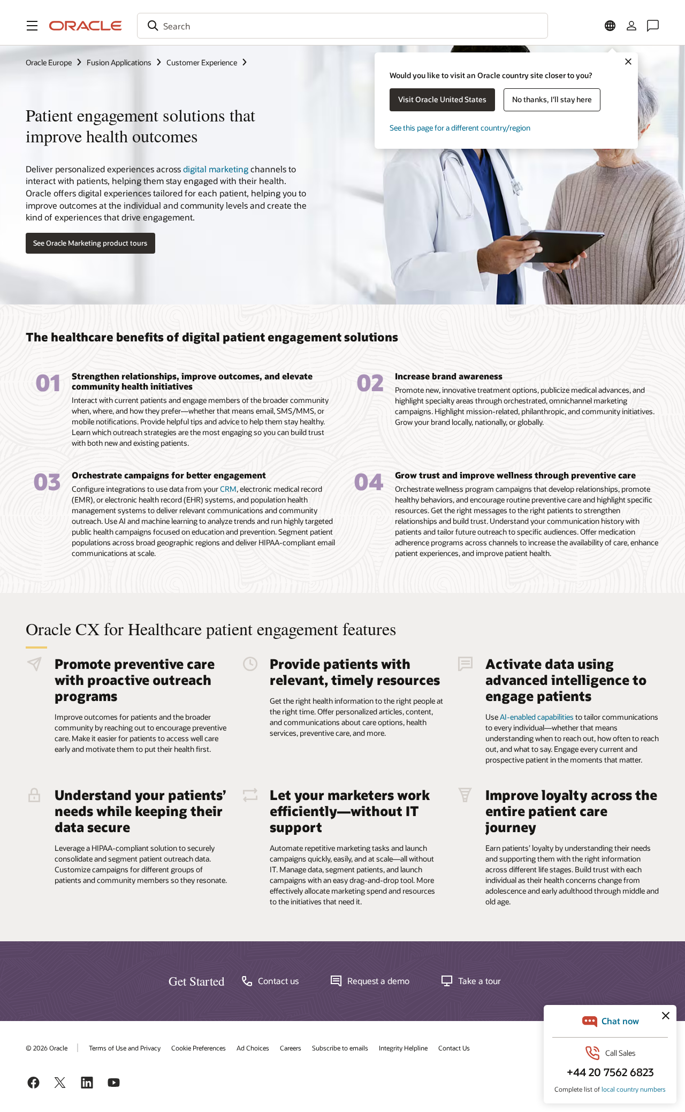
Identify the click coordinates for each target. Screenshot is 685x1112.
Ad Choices (253, 1048)
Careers (290, 1048)
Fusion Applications (119, 62)
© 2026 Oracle (46, 1048)
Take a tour (479, 981)
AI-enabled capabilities (537, 717)
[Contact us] (652, 25)
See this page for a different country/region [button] (460, 128)
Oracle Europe (49, 62)
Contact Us (454, 1048)
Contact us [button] (278, 981)
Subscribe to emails (340, 1048)
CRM (228, 489)
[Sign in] (631, 25)
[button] (32, 25)
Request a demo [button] (378, 981)
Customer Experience (201, 62)
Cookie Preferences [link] (198, 1048)
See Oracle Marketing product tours (90, 243)
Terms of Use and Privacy (125, 1048)
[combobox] (342, 26)
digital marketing (215, 168)
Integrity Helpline (403, 1048)
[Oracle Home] (85, 26)
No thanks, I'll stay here (552, 99)
